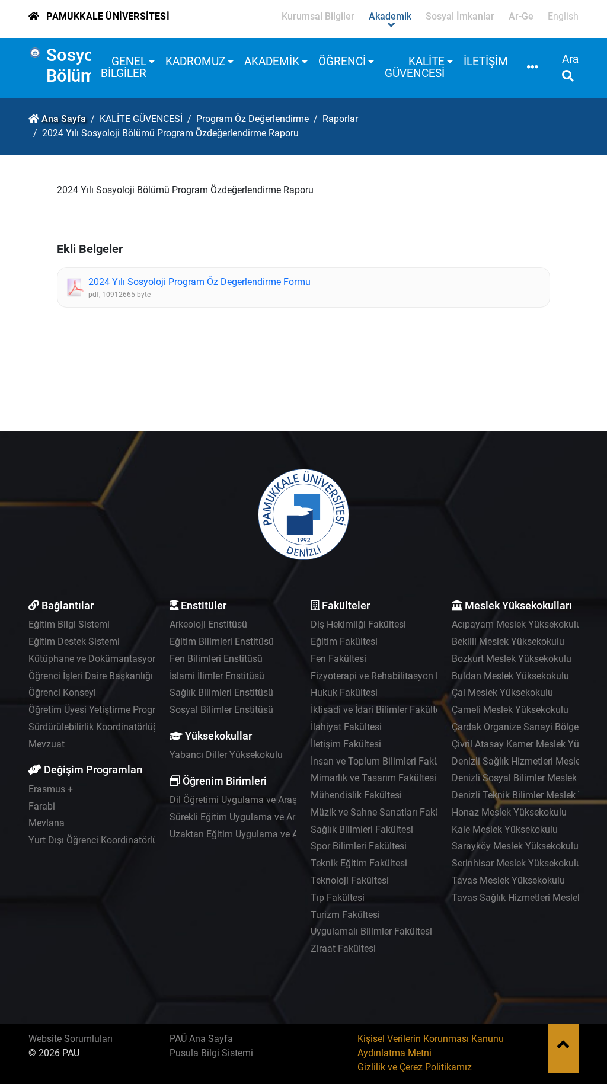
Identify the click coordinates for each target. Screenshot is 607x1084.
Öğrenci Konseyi (62, 692)
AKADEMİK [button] (271, 61)
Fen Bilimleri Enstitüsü (216, 658)
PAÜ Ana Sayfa (201, 1038)
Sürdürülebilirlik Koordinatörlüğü (96, 727)
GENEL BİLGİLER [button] (123, 67)
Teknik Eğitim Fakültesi (359, 863)
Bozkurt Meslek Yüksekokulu (511, 658)
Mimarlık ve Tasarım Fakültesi (373, 778)
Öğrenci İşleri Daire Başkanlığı (90, 676)
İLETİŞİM (486, 61)
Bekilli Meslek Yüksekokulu (508, 641)
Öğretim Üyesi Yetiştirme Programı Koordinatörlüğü (134, 709)
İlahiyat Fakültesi (346, 727)
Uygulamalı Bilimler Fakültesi (371, 931)
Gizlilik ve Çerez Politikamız (414, 1067)
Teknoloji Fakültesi (350, 880)
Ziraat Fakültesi (343, 948)
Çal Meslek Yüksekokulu (502, 692)
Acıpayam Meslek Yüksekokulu (517, 624)
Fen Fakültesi (338, 658)
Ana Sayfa (63, 118)
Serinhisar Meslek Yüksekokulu (517, 863)
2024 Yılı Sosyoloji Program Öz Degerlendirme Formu (199, 281)
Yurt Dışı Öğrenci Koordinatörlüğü (98, 840)
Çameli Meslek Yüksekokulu (510, 709)
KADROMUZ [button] (195, 61)
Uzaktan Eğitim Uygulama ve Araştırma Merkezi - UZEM (285, 834)
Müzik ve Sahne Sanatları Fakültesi (384, 812)
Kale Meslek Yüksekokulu (505, 829)
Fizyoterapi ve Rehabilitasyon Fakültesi (392, 676)
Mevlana (46, 823)
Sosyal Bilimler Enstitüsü (221, 709)
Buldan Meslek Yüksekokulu (510, 676)
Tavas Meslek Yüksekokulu (508, 880)
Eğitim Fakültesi (344, 641)
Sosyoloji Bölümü (82, 65)
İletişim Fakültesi (346, 744)
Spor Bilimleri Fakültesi (359, 846)
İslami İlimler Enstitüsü (217, 676)
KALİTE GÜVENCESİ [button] (415, 67)
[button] (532, 67)
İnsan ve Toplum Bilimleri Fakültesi (383, 761)
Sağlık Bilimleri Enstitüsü (221, 692)
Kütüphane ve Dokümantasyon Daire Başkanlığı (128, 658)
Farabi (41, 806)
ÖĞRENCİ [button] (342, 61)
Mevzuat (46, 744)
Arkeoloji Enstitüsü (208, 624)
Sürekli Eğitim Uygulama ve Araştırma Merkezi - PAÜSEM (288, 817)
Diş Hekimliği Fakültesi (358, 624)
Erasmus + (50, 789)
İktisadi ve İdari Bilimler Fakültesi (379, 709)
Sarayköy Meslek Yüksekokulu (515, 846)
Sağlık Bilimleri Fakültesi (362, 829)
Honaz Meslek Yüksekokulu (509, 812)
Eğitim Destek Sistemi (74, 641)
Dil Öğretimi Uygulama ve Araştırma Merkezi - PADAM (281, 799)
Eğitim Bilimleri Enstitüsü (222, 641)
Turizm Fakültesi (345, 914)
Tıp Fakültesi (338, 897)
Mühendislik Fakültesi (356, 795)
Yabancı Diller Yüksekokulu (226, 754)
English (563, 16)
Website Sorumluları (70, 1038)
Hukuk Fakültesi (344, 692)
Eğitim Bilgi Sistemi (69, 624)
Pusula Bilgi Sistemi (211, 1053)
